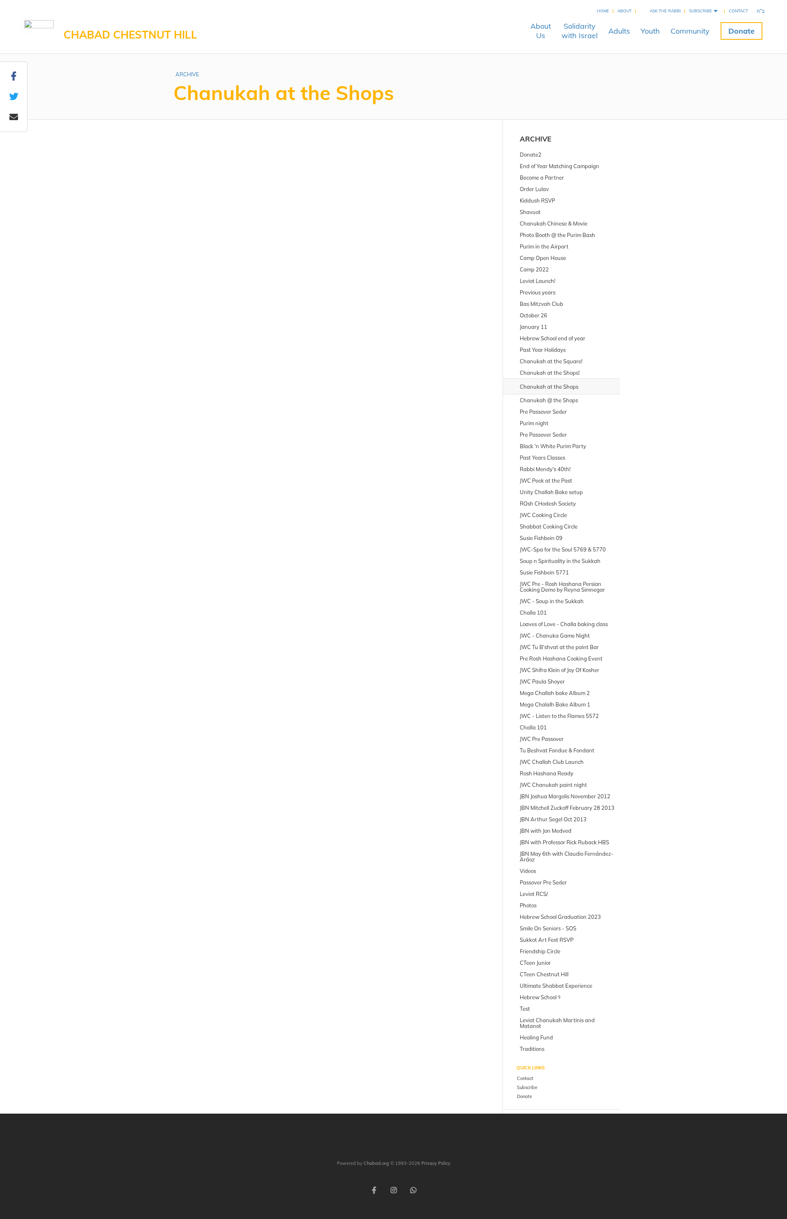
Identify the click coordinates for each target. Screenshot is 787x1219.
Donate (741, 31)
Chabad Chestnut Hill (130, 34)
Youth (650, 31)
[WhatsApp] (413, 1189)
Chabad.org (376, 1163)
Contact (738, 11)
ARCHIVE (187, 74)
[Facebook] (374, 1189)
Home (603, 11)
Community (690, 31)
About (624, 11)
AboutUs (540, 30)
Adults (619, 31)
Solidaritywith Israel (580, 30)
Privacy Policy (435, 1163)
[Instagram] (393, 1189)
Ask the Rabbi (665, 11)
